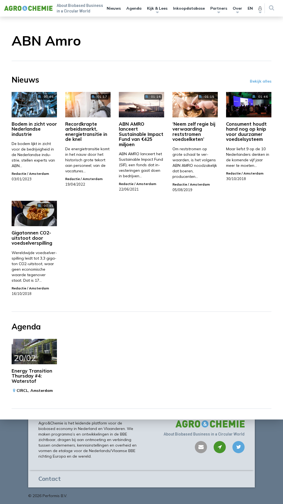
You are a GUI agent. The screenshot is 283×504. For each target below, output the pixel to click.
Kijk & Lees (157, 8)
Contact (49, 478)
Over (237, 8)
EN (250, 8)
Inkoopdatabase (189, 8)
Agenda (134, 8)
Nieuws (114, 8)
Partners (218, 8)
